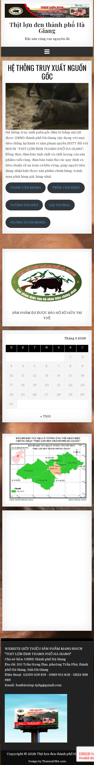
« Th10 (45, 416)
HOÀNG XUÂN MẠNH (28, 222)
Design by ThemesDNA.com (47, 761)
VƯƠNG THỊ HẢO (24, 205)
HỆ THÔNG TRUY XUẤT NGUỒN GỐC (47, 72)
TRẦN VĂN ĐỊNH (66, 187)
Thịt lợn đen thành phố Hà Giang (47, 27)
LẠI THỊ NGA (59, 205)
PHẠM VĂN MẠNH (25, 187)
